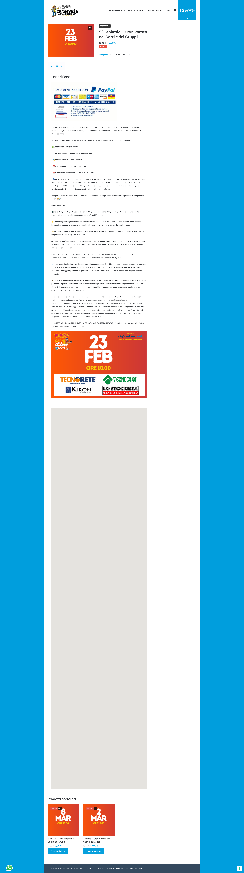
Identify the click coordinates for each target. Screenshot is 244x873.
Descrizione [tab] (56, 66)
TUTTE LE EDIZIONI (154, 10)
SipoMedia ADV (104, 868)
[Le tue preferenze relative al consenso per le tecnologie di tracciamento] (239, 868)
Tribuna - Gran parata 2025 (119, 55)
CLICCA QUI (138, 868)
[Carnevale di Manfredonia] (65, 10)
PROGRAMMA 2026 (117, 10)
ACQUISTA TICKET (135, 10)
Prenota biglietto (58, 851)
